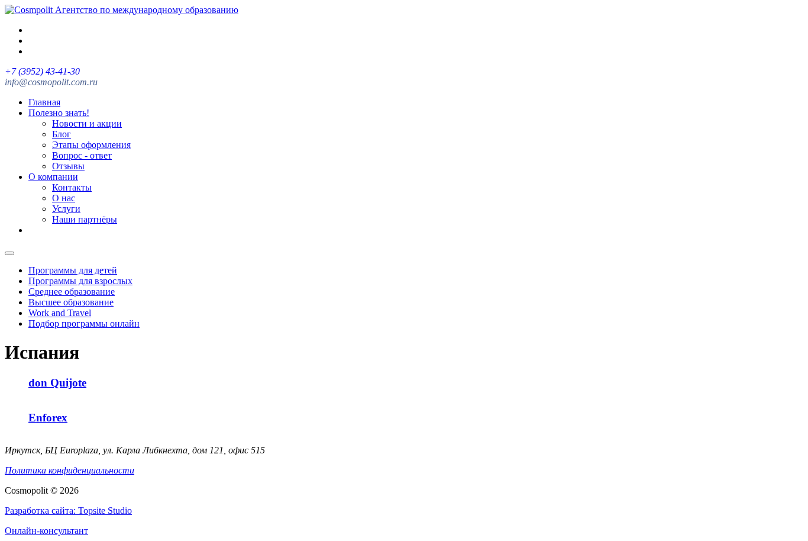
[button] (50, 493)
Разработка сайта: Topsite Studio (68, 510)
